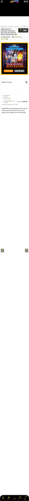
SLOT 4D (17, 26)
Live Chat (25, 498)
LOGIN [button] (7, 71)
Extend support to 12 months (15, 101)
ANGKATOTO (4, 26)
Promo (3, 498)
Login (9, 498)
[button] (2, 250)
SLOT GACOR (24, 26)
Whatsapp (20, 498)
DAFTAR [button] (18, 71)
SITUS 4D (11, 26)
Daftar (14, 498)
